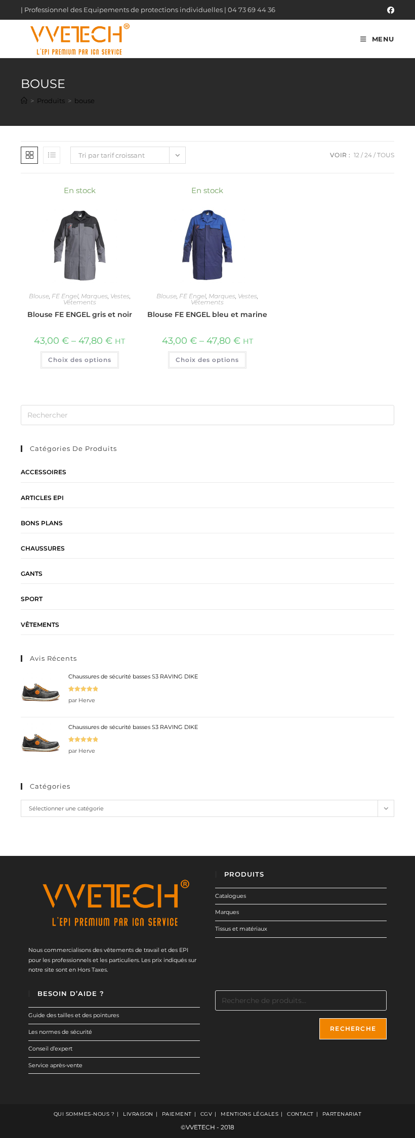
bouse (84, 101)
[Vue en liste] (51, 155)
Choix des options (79, 359)
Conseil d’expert (50, 1048)
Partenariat (342, 1114)
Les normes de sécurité (60, 1031)
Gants (32, 573)
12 (356, 155)
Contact (300, 1114)
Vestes (120, 296)
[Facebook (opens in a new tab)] (389, 10)
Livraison (138, 1114)
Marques (94, 296)
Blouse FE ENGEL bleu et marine (207, 314)
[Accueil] (24, 101)
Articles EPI (42, 498)
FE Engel (65, 296)
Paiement (177, 1114)
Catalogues (230, 895)
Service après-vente (55, 1065)
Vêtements (79, 302)
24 (368, 155)
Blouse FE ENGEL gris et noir (79, 314)
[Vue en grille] (29, 155)
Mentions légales (249, 1114)
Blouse (39, 296)
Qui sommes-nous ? (84, 1114)
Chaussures (43, 548)
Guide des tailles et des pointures (73, 1015)
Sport (32, 599)
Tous (385, 155)
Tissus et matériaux (241, 928)
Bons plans (42, 523)
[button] (104, 195)
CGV (206, 1114)
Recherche (353, 1028)
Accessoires (43, 472)
